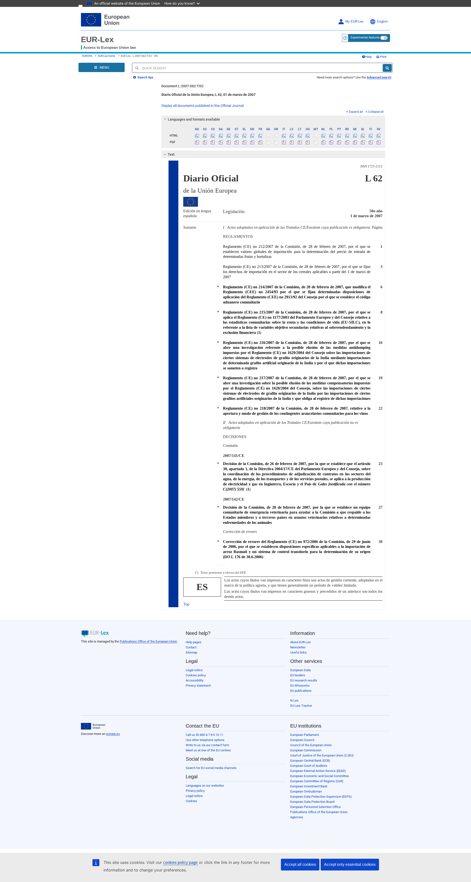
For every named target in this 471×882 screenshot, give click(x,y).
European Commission (305, 750)
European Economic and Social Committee (319, 776)
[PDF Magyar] (307, 142)
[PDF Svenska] (378, 142)
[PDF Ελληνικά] (244, 142)
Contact (191, 647)
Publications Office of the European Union (148, 641)
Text (171, 154)
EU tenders (297, 675)
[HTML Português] (339, 135)
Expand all (356, 111)
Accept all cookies (300, 864)
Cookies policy (196, 675)
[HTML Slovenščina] (362, 135)
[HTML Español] (205, 135)
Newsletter (297, 647)
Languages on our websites (205, 785)
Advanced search (379, 77)
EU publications (301, 691)
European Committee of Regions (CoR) (316, 781)
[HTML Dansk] (220, 135)
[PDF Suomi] (371, 142)
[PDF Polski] (331, 142)
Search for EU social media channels (211, 768)
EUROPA (87, 56)
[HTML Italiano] (284, 135)
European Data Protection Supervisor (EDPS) (321, 796)
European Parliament (304, 735)
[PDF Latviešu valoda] (292, 142)
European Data (300, 670)
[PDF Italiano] (284, 142)
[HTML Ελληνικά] (244, 135)
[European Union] (93, 726)
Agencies (296, 817)
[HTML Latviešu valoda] (292, 135)
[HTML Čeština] (213, 135)
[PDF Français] (260, 142)
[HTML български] (197, 135)
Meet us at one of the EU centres (208, 750)
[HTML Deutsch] (228, 135)
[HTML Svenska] (378, 135)
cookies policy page (180, 862)
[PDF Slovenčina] (355, 142)
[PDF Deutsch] (228, 142)
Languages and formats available (194, 119)
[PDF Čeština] (213, 142)
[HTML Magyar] (307, 135)
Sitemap (191, 652)
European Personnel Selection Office (315, 807)
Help (368, 57)
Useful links (298, 652)
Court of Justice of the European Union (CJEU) (322, 755)
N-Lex (294, 700)
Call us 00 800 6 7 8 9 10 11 (204, 735)
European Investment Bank (308, 786)
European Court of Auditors (308, 766)
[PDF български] (197, 142)
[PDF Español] (205, 142)
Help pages (193, 642)
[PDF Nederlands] (323, 142)
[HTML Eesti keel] (236, 135)
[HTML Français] (260, 135)
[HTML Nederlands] (323, 135)
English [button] (382, 21)
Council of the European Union (311, 745)
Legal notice (194, 670)
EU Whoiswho (299, 685)
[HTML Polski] (331, 135)
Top (186, 604)
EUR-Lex (97, 39)
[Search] (387, 68)
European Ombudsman (306, 791)
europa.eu (113, 734)
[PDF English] (252, 142)
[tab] (273, 119)
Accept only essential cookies (350, 864)
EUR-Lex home (106, 56)
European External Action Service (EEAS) (318, 771)
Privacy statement (198, 685)
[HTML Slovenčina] (355, 135)
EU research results (303, 680)
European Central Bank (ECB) (310, 760)
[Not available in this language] (268, 135)
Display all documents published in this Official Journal (202, 106)
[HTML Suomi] (371, 135)
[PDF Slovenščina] (362, 142)
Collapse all (376, 111)
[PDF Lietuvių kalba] (299, 142)
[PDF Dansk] (220, 142)
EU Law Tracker (301, 705)
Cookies (191, 801)
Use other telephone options (205, 740)
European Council (302, 740)
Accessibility (194, 680)
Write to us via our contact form (207, 745)
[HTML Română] (347, 135)
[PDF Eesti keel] (236, 142)
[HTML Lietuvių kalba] (299, 135)
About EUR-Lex (300, 642)
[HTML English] (252, 135)
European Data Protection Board (312, 802)
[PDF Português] (339, 142)
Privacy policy (195, 791)
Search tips (145, 77)
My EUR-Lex (354, 21)
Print (382, 57)
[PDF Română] (347, 142)
